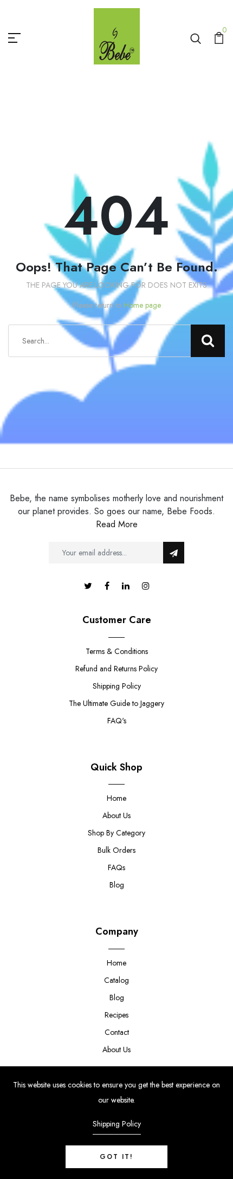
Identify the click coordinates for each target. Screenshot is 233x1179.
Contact (117, 1032)
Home (116, 798)
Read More (117, 524)
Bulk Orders (116, 850)
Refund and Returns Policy (116, 668)
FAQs (116, 867)
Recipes (116, 1014)
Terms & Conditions (117, 651)
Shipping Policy (117, 686)
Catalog (116, 980)
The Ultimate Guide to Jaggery (116, 703)
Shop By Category (116, 832)
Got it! (116, 1157)
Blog (116, 884)
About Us (116, 815)
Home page (142, 305)
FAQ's (116, 720)
